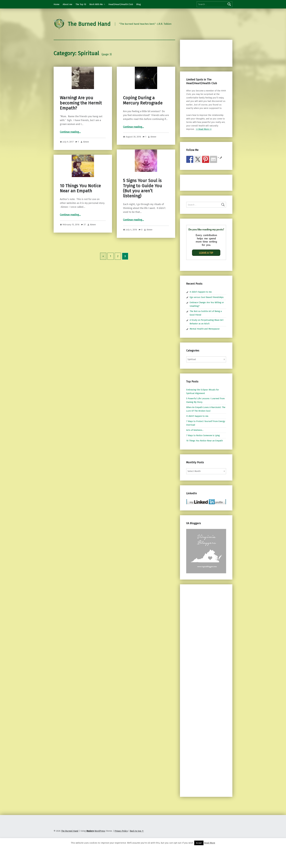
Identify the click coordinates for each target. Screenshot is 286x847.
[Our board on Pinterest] (205, 159)
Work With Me (96, 4)
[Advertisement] (202, 52)
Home (56, 4)
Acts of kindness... (194, 430)
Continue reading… (70, 131)
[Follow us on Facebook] (189, 159)
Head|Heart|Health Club (120, 4)
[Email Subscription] (213, 159)
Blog (138, 4)
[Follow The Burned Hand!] (197, 159)
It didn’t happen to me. (201, 292)
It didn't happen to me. (197, 416)
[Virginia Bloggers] (206, 551)
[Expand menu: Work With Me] (104, 4)
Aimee (86, 141)
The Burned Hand (89, 24)
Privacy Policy (121, 831)
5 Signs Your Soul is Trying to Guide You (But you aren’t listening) (142, 188)
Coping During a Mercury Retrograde (143, 100)
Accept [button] (199, 843)
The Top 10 (81, 4)
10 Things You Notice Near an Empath (80, 188)
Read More (209, 842)
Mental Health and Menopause (205, 328)
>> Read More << (204, 129)
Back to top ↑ (137, 831)
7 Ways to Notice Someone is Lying (203, 435)
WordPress (99, 831)
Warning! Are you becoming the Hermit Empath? (81, 103)
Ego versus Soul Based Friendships (207, 297)
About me (67, 4)
